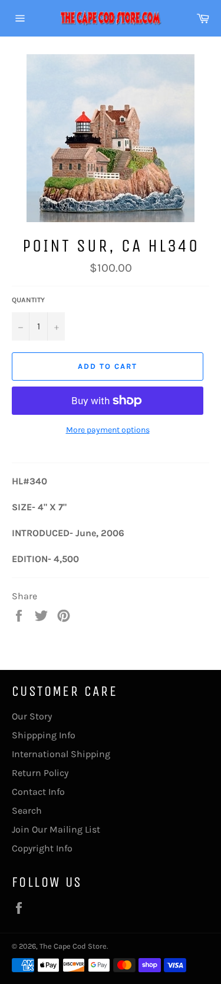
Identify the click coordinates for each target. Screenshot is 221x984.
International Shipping (61, 754)
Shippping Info (43, 735)
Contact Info (38, 791)
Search (27, 810)
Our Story (32, 716)
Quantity (28, 300)
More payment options (108, 430)
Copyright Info (42, 848)
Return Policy (40, 772)
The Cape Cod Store (73, 946)
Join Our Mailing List (56, 829)
